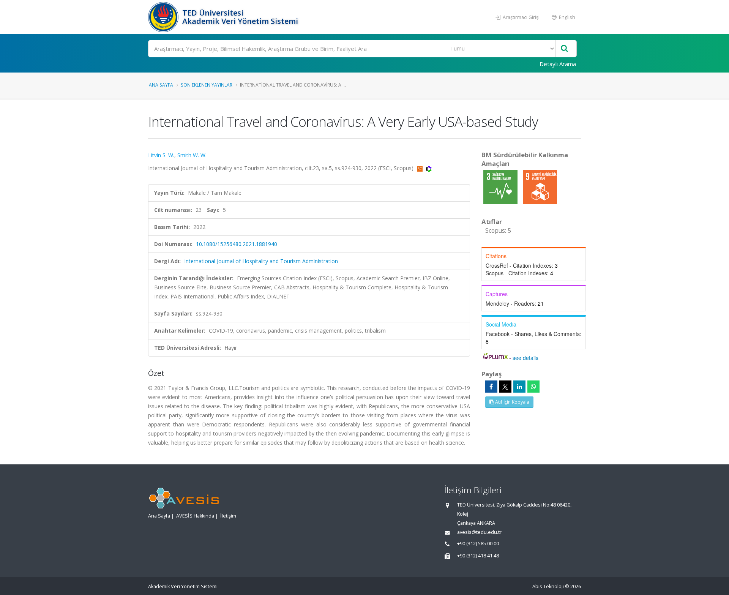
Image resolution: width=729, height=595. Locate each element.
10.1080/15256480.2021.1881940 (236, 244)
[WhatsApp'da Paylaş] (533, 386)
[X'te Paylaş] (505, 386)
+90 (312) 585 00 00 (478, 543)
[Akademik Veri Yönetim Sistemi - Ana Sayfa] (164, 17)
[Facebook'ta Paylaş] (491, 386)
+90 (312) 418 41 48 (478, 555)
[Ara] (564, 48)
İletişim (228, 516)
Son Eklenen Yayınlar (206, 85)
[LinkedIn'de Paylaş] (519, 386)
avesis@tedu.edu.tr (479, 532)
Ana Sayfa (161, 85)
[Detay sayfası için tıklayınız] (501, 186)
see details (525, 357)
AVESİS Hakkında (195, 516)
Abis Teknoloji (548, 586)
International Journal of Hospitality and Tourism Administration (261, 261)
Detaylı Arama (558, 64)
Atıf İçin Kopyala (511, 402)
